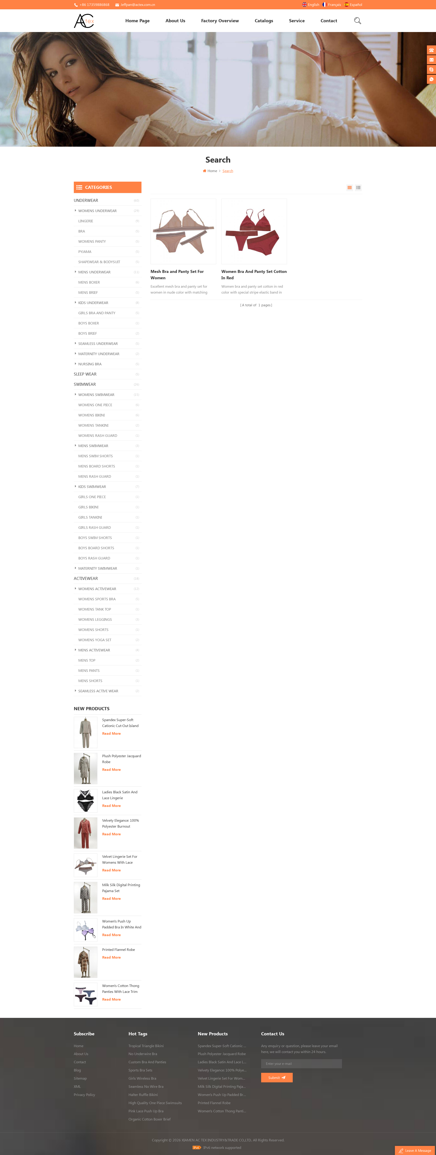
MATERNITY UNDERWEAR (108, 354)
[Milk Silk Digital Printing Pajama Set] (85, 897)
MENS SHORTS (108, 681)
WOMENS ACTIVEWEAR (108, 589)
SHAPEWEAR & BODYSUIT (108, 262)
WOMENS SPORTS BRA (108, 599)
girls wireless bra (142, 1078)
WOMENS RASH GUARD (108, 435)
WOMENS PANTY (108, 241)
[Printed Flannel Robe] (85, 962)
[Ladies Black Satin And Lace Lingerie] (85, 800)
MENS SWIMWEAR (108, 446)
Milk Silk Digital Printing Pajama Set (121, 888)
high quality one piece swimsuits (155, 1103)
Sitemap (80, 1078)
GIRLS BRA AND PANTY (108, 313)
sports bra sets (140, 1070)
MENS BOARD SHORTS (108, 466)
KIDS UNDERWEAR (108, 303)
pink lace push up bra (146, 1111)
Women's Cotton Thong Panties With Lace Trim (120, 989)
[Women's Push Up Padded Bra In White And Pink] (85, 930)
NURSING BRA (108, 364)
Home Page (137, 20)
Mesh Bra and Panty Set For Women (177, 274)
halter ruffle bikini (143, 1095)
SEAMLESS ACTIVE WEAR (108, 691)
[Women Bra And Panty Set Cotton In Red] (254, 231)
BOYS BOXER (108, 323)
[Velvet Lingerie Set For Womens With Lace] (85, 865)
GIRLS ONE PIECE (108, 497)
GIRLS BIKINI (108, 507)
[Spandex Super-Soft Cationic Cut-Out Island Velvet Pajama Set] (85, 732)
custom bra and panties (147, 1062)
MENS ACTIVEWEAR (108, 650)
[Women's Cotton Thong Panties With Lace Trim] (85, 994)
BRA (108, 231)
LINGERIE (108, 221)
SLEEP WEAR (106, 374)
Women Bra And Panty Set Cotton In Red (254, 274)
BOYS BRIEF (108, 333)
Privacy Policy (84, 1095)
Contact (329, 20)
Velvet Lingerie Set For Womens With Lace (119, 859)
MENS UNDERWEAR (108, 272)
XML (77, 1086)
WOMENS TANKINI (108, 425)
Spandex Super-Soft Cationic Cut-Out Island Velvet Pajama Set (120, 723)
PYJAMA (108, 252)
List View (358, 187)
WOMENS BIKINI (108, 415)
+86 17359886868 (94, 4)
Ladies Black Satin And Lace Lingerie (119, 795)
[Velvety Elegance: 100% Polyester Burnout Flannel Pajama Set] (85, 833)
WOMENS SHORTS (108, 630)
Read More (111, 733)
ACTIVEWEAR (106, 578)
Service (297, 20)
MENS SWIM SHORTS (108, 456)
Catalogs (264, 20)
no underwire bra (143, 1054)
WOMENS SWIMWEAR (108, 395)
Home (212, 171)
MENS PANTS (108, 670)
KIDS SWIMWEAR (108, 487)
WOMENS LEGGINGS (108, 619)
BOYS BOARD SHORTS (108, 548)
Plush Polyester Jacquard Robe (121, 759)
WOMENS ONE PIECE (108, 405)
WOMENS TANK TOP (108, 609)
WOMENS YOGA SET (108, 640)
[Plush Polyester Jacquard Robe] (85, 768)
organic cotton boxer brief (150, 1119)
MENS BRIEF (108, 292)
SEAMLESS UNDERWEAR (108, 343)
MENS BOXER (108, 282)
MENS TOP (108, 660)
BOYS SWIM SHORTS (108, 538)
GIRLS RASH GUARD (108, 527)
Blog (77, 1070)
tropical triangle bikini (146, 1046)
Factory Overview (220, 20)
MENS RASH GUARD (108, 476)
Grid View (349, 187)
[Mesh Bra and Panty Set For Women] (183, 231)
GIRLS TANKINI (108, 517)
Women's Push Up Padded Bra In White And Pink (121, 924)
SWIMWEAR (106, 384)
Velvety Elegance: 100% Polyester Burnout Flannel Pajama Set (120, 823)
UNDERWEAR (106, 200)
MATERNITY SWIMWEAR (108, 568)
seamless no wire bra (146, 1086)
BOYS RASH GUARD (108, 558)
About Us (175, 20)
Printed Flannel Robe (118, 949)
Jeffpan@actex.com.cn (138, 4)
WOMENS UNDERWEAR (108, 211)
